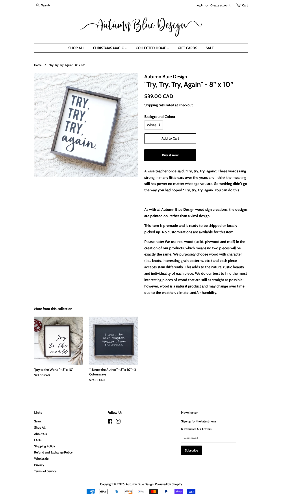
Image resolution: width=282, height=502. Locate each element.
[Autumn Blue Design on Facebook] (110, 422)
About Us (40, 434)
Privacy (39, 465)
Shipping (151, 105)
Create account (220, 5)
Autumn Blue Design (140, 484)
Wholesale (41, 459)
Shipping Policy (44, 446)
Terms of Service (45, 471)
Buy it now (170, 155)
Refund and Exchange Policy (53, 452)
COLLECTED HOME (151, 48)
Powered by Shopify (168, 484)
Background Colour (159, 116)
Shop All (40, 427)
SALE (210, 48)
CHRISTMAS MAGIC (109, 48)
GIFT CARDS (187, 48)
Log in (200, 5)
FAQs (37, 440)
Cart (245, 5)
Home (38, 65)
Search (38, 421)
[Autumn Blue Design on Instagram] (118, 422)
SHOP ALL (76, 48)
